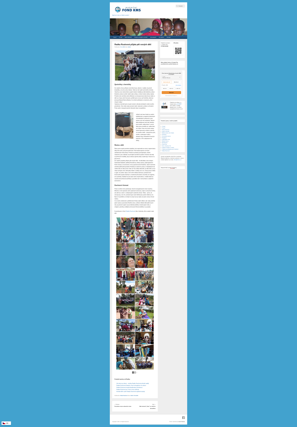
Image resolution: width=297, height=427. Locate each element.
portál (178, 104)
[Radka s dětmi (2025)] (125, 236)
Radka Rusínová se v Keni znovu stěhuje (127, 389)
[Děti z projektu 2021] (125, 325)
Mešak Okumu (165, 141)
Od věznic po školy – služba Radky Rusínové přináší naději (132, 383)
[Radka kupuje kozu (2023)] (144, 274)
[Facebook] (183, 417)
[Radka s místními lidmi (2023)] (144, 262)
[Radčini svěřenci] (144, 363)
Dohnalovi (164, 134)
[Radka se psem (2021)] (144, 312)
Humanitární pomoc (166, 136)
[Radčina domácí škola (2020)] (144, 325)
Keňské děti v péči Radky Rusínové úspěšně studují (130, 391)
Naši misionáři (128, 37)
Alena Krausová (165, 129)
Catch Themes (181, 421)
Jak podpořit (153, 37)
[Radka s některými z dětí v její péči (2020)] (125, 350)
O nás (120, 37)
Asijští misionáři (165, 131)
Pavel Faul (164, 144)
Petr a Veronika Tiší (166, 146)
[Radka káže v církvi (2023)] (125, 274)
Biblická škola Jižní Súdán (168, 133)
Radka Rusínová (130, 211)
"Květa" (163, 126)
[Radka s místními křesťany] (144, 223)
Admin (129, 47)
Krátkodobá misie (166, 139)
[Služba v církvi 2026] (125, 223)
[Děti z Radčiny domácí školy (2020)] (125, 338)
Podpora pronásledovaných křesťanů (170, 149)
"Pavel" (163, 128)
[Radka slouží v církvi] (144, 350)
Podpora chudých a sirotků (140, 37)
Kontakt (168, 37)
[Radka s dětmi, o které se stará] (144, 300)
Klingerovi (164, 137)
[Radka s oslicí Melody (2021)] (125, 312)
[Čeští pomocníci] (125, 363)
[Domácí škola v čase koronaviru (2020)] (144, 338)
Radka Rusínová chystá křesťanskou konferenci (129, 387)
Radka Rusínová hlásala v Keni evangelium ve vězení (131, 385)
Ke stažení (161, 37)
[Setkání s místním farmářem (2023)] (144, 287)
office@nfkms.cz (177, 159)
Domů (114, 37)
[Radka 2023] (125, 262)
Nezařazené (164, 142)
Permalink (136, 395)
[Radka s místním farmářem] (125, 287)
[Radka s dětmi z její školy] (125, 300)
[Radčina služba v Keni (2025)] (144, 236)
